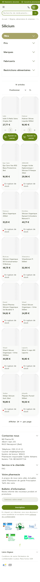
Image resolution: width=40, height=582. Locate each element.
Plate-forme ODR (26, 559)
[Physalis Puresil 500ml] (29, 382)
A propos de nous (9, 478)
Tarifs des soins (8, 483)
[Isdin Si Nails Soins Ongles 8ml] (10, 105)
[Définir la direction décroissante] (30, 90)
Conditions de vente (9, 556)
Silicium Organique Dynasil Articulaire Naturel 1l (29, 216)
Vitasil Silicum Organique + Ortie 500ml (29, 307)
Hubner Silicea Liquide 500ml (27, 119)
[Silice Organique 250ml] (10, 200)
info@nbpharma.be (17, 451)
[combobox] (17, 13)
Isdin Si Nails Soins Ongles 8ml (10, 119)
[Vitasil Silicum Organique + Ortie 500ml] (29, 291)
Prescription (31, 480)
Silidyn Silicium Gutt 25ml (8, 397)
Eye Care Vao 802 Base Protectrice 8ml (10, 168)
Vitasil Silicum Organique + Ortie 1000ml (10, 352)
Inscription (20, 507)
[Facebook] (20, 545)
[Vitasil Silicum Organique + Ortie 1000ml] (10, 337)
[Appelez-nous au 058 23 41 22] (29, 7)
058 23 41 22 (17, 449)
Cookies (16, 559)
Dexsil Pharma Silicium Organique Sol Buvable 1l (10, 307)
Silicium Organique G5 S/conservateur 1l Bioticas (10, 261)
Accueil (4, 19)
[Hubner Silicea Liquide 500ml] (29, 105)
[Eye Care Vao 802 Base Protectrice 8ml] (10, 152)
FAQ (3, 468)
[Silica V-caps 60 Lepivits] (29, 337)
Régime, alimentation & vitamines (22, 19)
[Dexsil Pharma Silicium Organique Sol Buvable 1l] (10, 291)
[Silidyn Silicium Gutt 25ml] (10, 382)
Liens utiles (22, 478)
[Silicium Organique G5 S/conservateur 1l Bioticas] (10, 246)
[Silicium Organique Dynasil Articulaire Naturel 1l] (29, 200)
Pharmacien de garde (16, 480)
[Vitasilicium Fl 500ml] (29, 246)
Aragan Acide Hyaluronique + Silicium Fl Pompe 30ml (29, 169)
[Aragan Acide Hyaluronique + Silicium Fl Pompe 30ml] (29, 152)
